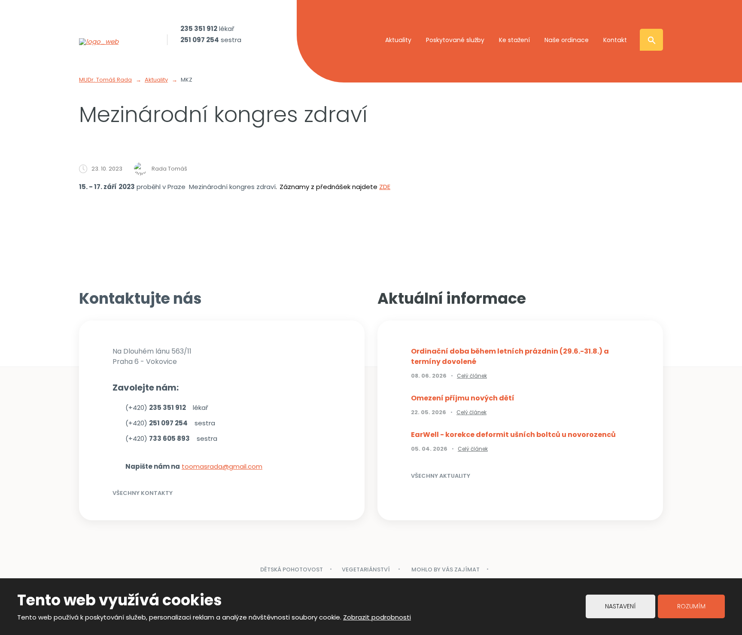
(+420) (155, 407)
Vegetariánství (366, 569)
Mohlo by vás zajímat (445, 569)
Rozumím (691, 606)
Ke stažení (514, 40)
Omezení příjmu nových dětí (462, 398)
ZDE (384, 186)
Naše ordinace (566, 40)
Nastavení (620, 606)
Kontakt (615, 40)
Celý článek (472, 375)
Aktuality (398, 40)
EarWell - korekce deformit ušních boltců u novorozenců (513, 435)
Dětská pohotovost (291, 569)
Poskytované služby (455, 40)
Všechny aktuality (440, 476)
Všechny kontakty (143, 493)
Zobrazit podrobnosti (377, 617)
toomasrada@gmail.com (222, 466)
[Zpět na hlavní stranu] (117, 41)
